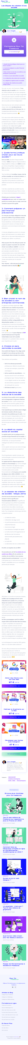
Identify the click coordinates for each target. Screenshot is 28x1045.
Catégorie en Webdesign (7, 997)
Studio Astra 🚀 (17, 1036)
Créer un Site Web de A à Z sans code (10, 1014)
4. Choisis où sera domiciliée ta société (13, 76)
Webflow (19, 1038)
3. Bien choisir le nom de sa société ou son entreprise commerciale (14, 72)
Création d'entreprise (14, 779)
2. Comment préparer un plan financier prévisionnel (13, 69)
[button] (26, 1)
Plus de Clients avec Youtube (8, 1019)
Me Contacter (5, 1030)
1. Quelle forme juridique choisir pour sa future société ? (13, 65)
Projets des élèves (6, 1025)
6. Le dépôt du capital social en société (13, 80)
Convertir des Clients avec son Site (9, 1012)
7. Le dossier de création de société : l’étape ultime (12, 83)
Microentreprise (21, 780)
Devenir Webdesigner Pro (7, 1007)
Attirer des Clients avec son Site (8, 1010)
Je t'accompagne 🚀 (14, 51)
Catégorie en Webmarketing (8, 999)
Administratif (11, 777)
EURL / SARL (11, 780)
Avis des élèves (5, 1027)
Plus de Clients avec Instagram (8, 1017)
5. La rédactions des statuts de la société (14, 78)
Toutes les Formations (6, 1005)
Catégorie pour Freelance (7, 994)
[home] (5, 1)
